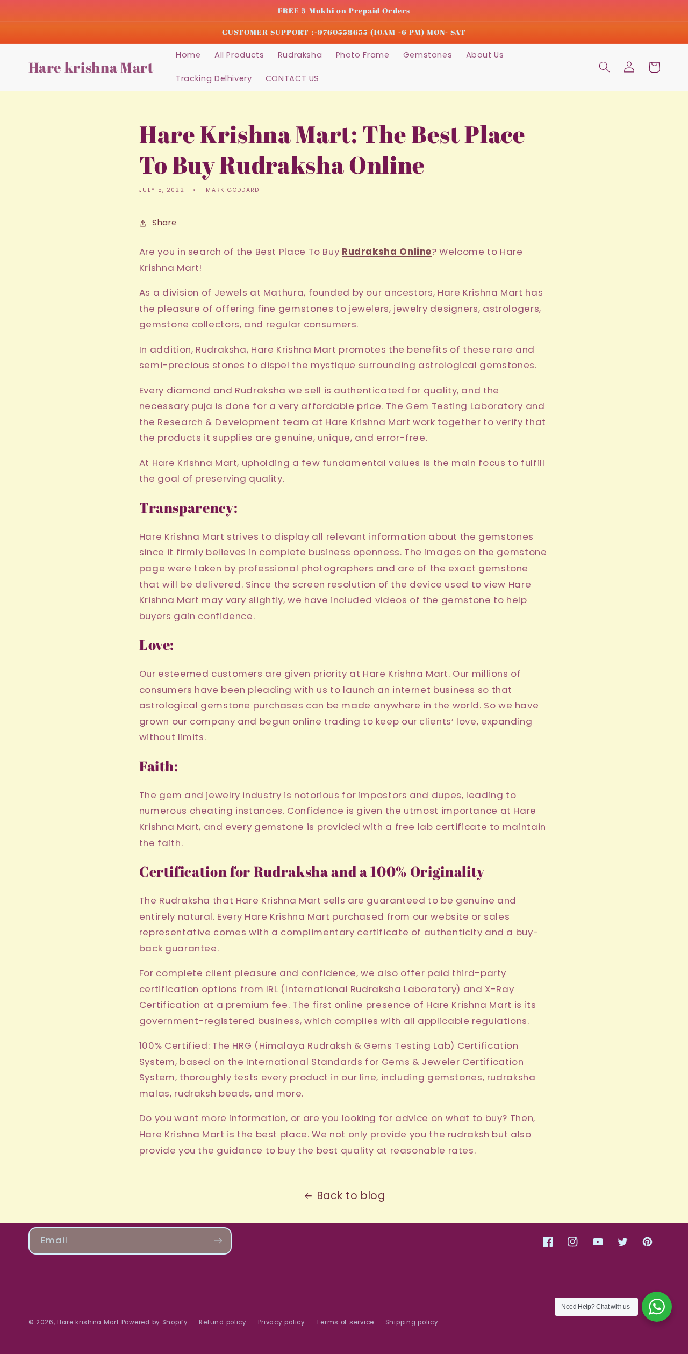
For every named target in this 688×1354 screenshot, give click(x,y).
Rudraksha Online (387, 251)
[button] (604, 67)
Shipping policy (412, 1322)
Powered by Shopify (154, 1322)
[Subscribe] (217, 1241)
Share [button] (164, 222)
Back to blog (351, 1195)
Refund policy (223, 1322)
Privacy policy (281, 1322)
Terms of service (345, 1322)
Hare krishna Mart (88, 1322)
